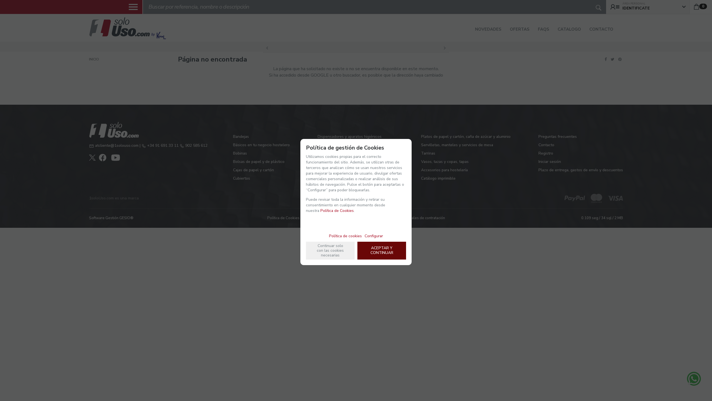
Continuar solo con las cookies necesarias (330, 250)
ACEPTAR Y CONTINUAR (381, 250)
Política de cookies (345, 236)
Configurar (374, 236)
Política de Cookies (337, 210)
